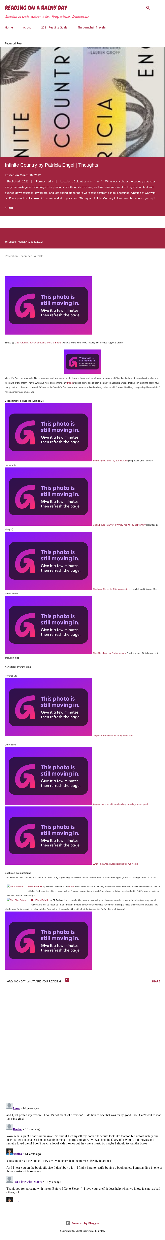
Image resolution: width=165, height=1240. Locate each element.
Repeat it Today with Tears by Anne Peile (113, 735)
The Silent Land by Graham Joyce (109, 653)
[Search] (148, 7)
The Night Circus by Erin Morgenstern (111, 589)
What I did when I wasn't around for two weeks (115, 864)
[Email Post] (67, 981)
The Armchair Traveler (91, 27)
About (27, 27)
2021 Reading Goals (54, 27)
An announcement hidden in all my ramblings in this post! (120, 804)
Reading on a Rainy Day (36, 8)
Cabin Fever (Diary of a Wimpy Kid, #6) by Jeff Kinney (119, 525)
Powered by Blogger (85, 1223)
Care (71, 886)
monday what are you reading (37, 981)
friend (70, 383)
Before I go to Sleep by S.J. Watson (110, 460)
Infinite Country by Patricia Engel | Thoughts (51, 165)
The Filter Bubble (40, 900)
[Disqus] (85, 1046)
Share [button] (9, 208)
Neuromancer (35, 886)
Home (9, 27)
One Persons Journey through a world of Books (38, 342)
